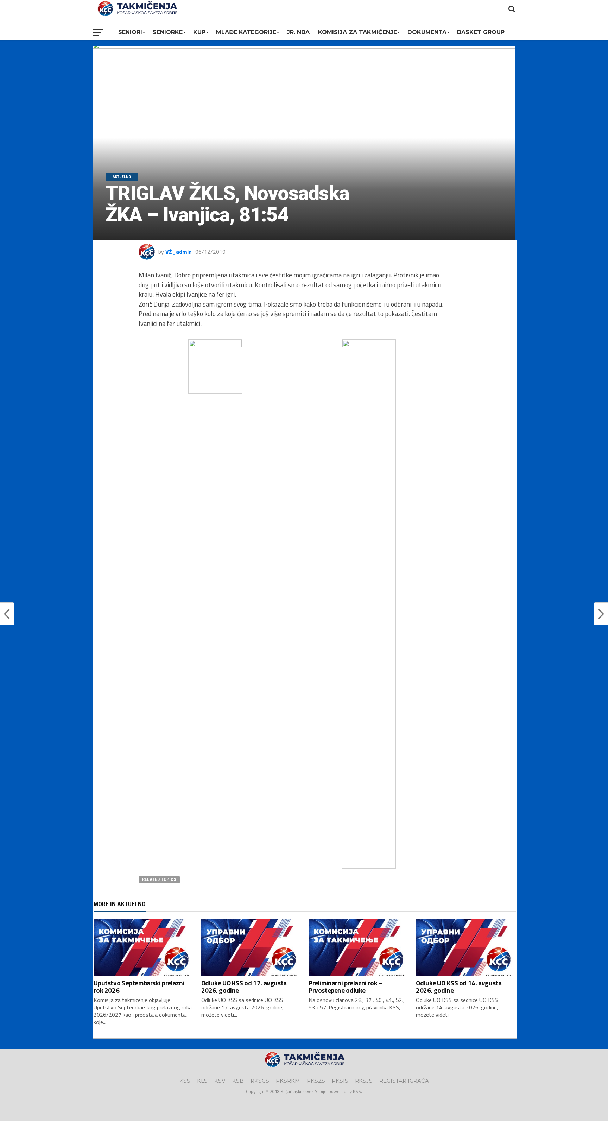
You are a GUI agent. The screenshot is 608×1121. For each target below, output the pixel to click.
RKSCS (260, 1080)
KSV (220, 1080)
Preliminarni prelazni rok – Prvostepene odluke (346, 986)
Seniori (130, 32)
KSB (238, 1080)
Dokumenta (426, 32)
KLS (202, 1080)
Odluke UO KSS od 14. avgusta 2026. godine (458, 986)
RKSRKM (288, 1080)
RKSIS (340, 1080)
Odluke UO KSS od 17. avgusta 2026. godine (244, 986)
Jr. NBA (298, 32)
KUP (199, 32)
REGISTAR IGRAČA (404, 1080)
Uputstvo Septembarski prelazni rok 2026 (139, 986)
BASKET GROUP (481, 32)
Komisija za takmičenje (357, 32)
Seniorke (168, 32)
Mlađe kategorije (246, 32)
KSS (184, 1080)
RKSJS (364, 1080)
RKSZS (316, 1080)
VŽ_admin (178, 252)
